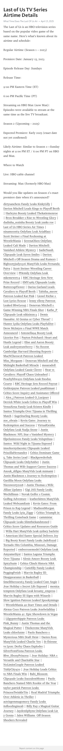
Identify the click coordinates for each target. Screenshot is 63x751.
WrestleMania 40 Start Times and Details (31, 605)
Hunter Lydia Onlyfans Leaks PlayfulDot (28, 324)
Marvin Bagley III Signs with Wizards (26, 595)
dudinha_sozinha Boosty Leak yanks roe (28, 222)
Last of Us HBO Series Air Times (23, 227)
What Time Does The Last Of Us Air (20, 21)
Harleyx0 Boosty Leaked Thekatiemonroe (32, 213)
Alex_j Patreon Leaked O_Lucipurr (27, 397)
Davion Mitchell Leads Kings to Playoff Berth (31, 208)
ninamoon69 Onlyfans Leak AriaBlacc (27, 231)
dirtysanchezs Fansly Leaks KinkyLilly (26, 204)
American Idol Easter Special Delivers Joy (32, 535)
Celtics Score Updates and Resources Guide (30, 526)
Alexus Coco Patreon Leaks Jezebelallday (29, 609)
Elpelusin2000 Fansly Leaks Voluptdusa (27, 439)
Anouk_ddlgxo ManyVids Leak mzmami (28, 471)
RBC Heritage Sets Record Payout (36, 383)
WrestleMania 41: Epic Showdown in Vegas (30, 614)
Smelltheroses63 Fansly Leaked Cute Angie (30, 582)
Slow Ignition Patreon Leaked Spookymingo (31, 600)
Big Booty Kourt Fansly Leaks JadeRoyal (31, 540)
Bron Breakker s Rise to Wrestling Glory (31, 218)
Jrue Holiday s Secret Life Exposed (25, 586)
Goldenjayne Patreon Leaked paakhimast (29, 388)
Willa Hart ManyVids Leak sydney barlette (32, 531)
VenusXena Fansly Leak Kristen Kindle (27, 406)
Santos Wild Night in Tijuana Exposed (27, 443)
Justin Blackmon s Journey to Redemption (30, 475)
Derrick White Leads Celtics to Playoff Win (30, 402)
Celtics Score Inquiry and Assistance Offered (31, 393)
